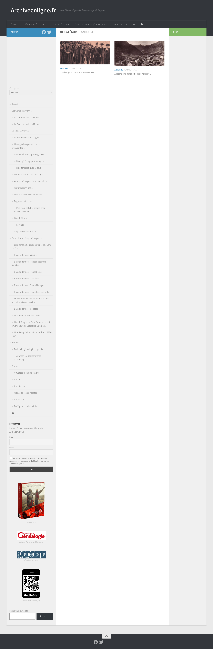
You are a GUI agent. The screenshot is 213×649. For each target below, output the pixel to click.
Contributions (20, 386)
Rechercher (45, 616)
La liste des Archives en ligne (26, 137)
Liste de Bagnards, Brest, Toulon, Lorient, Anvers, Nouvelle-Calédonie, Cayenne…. (31, 324)
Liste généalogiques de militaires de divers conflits (31, 246)
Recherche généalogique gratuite (28, 349)
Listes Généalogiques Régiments (30, 154)
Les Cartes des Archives (33, 24)
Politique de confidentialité (25, 406)
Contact (17, 379)
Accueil (14, 24)
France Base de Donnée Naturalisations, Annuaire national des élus (30, 300)
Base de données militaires (25, 255)
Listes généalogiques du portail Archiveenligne (26, 146)
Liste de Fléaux (20, 218)
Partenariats (19, 399)
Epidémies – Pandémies (26, 231)
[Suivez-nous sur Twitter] (49, 32)
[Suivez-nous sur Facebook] (44, 32)
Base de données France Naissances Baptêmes (29, 263)
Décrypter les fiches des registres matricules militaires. (29, 210)
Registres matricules (22, 201)
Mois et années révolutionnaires (28, 194)
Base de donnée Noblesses (26, 308)
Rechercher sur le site (18, 610)
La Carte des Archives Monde (26, 124)
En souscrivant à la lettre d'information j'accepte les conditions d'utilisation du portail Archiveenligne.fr (29, 461)
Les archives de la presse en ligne (28, 174)
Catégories (14, 88)
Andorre (64, 68)
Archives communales (23, 187)
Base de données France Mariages (29, 285)
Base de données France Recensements (31, 292)
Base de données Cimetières (26, 278)
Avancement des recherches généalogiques (27, 358)
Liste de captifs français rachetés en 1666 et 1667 (32, 334)
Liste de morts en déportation (27, 315)
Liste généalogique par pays (28, 167)
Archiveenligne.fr (33, 10)
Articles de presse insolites (25, 392)
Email (11, 447)
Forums (116, 24)
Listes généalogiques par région (30, 161)
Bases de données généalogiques (91, 24)
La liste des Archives (59, 24)
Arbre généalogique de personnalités (30, 181)
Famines (20, 224)
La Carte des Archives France (26, 117)
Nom (11, 437)
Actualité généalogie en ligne (26, 372)
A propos (130, 24)
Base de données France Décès (27, 272)
